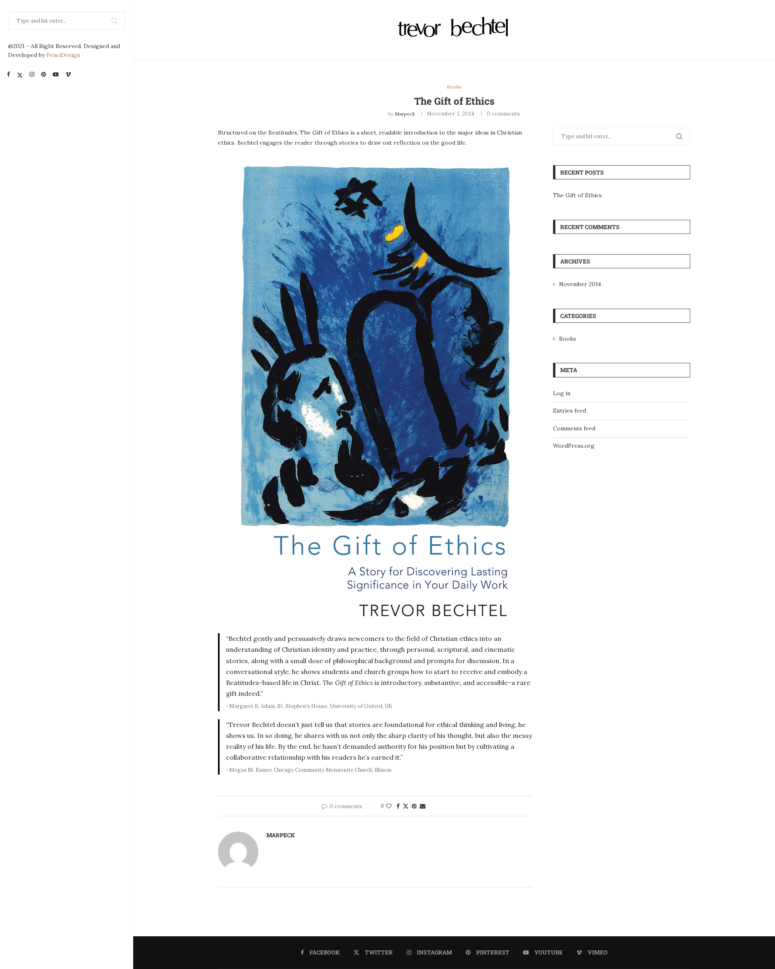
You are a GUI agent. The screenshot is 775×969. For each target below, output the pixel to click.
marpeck (405, 114)
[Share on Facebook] (398, 806)
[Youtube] (56, 74)
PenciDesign (63, 55)
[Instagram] (31, 74)
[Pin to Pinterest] (414, 806)
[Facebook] (8, 74)
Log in (561, 393)
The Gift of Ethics (577, 195)
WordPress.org (574, 445)
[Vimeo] (68, 74)
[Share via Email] (422, 806)
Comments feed (574, 428)
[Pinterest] (43, 74)
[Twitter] (20, 74)
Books (567, 338)
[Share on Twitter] (405, 806)
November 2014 (580, 284)
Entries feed (569, 410)
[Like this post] (389, 806)
